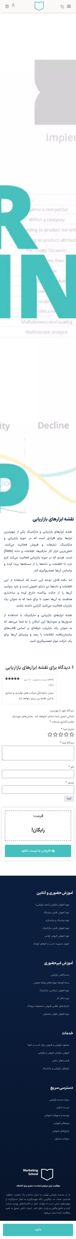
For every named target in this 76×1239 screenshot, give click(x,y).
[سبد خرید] (7, 6)
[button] (38, 851)
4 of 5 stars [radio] (55, 734)
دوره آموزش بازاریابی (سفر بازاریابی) (52, 905)
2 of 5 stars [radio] (66, 734)
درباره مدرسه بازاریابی (59, 1100)
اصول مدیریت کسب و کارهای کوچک (51, 944)
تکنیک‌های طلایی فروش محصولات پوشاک (48, 1006)
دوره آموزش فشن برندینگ (56, 912)
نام (71, 767)
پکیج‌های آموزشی (60, 1131)
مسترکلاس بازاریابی (60, 975)
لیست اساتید (62, 1107)
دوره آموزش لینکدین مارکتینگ (54, 990)
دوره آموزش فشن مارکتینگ (55, 928)
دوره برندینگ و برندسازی (57, 920)
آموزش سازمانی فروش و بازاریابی (53, 1053)
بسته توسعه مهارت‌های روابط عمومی (51, 983)
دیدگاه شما (67, 743)
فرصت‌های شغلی (60, 1061)
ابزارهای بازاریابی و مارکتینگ (55, 1068)
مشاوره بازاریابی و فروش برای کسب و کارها (48, 1045)
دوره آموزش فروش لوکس (56, 936)
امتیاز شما (67, 729)
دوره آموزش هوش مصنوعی (56, 1014)
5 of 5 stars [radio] (50, 734)
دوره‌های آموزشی (61, 1123)
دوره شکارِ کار (63, 998)
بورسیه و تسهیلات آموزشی (56, 1115)
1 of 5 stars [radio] (71, 734)
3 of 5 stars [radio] (60, 734)
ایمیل (69, 782)
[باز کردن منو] (69, 6)
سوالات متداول (62, 1139)
